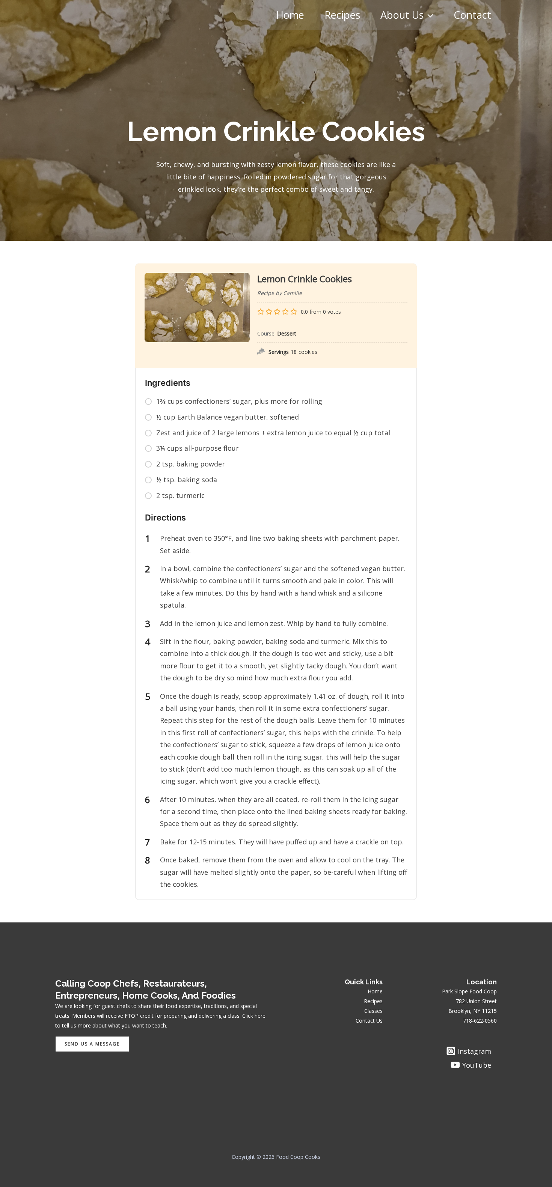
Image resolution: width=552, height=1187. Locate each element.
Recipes (342, 15)
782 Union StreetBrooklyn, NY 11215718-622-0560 (472, 1010)
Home (290, 15)
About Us (402, 15)
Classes (373, 1010)
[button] (428, 15)
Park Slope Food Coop (469, 991)
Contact (472, 15)
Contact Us (369, 1020)
